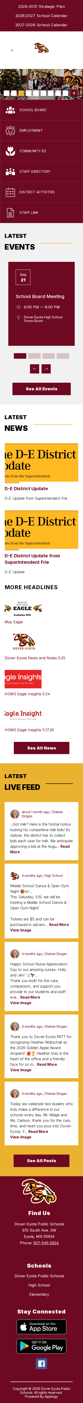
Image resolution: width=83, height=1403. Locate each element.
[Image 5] (36, 93)
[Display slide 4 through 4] (63, 356)
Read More (59, 924)
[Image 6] (43, 93)
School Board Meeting (40, 296)
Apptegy (51, 1396)
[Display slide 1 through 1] (20, 356)
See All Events (41, 388)
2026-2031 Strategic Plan (41, 6)
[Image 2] (14, 93)
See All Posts (41, 1160)
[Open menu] (12, 50)
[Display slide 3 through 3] (48, 356)
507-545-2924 (46, 1243)
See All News (41, 748)
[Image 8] (58, 93)
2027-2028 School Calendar (41, 25)
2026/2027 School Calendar (41, 15)
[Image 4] (28, 93)
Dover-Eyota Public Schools (39, 1276)
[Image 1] (6, 93)
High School (39, 1285)
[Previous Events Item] (34, 368)
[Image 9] (65, 93)
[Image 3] (21, 93)
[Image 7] (50, 93)
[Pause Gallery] (74, 93)
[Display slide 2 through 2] (34, 356)
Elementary (39, 1294)
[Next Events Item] (46, 368)
